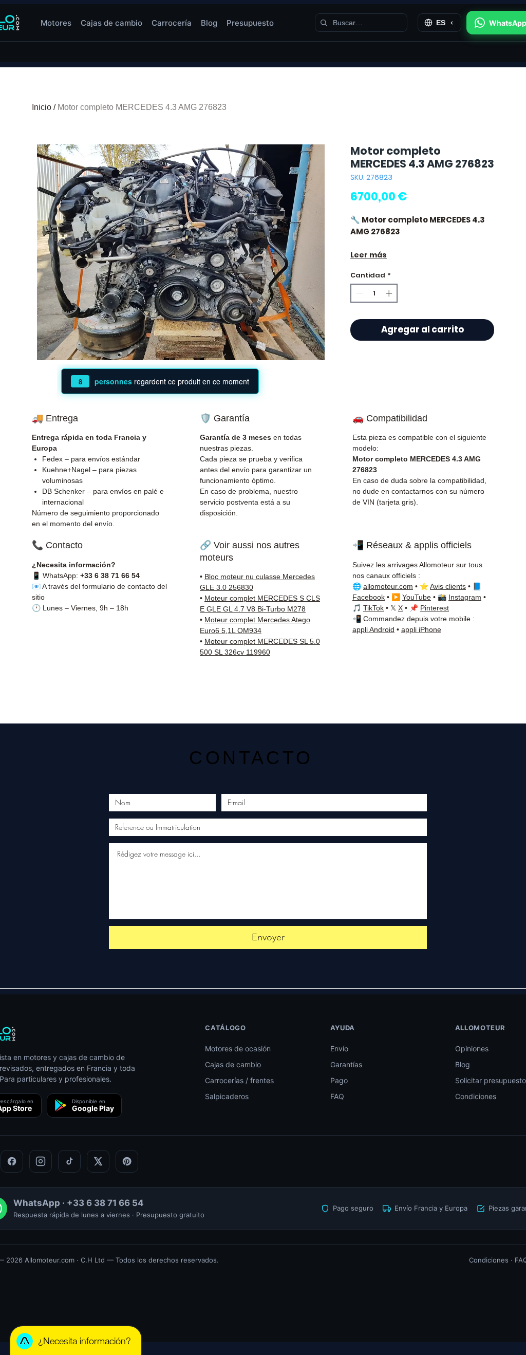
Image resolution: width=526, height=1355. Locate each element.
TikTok (373, 608)
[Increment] (390, 293)
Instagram (464, 597)
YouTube (416, 597)
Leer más (368, 255)
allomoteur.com (388, 586)
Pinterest (434, 608)
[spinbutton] (374, 293)
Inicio (41, 107)
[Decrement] (358, 293)
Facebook (368, 597)
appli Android (373, 629)
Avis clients (448, 586)
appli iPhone (421, 629)
